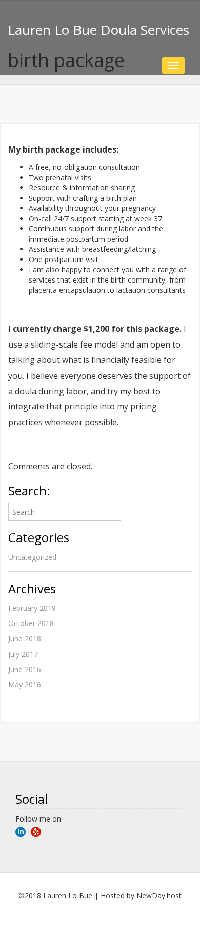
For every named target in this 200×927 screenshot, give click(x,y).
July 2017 (23, 654)
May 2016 (24, 684)
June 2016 (24, 669)
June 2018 (24, 638)
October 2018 (31, 623)
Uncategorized (32, 557)
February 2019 (32, 608)
